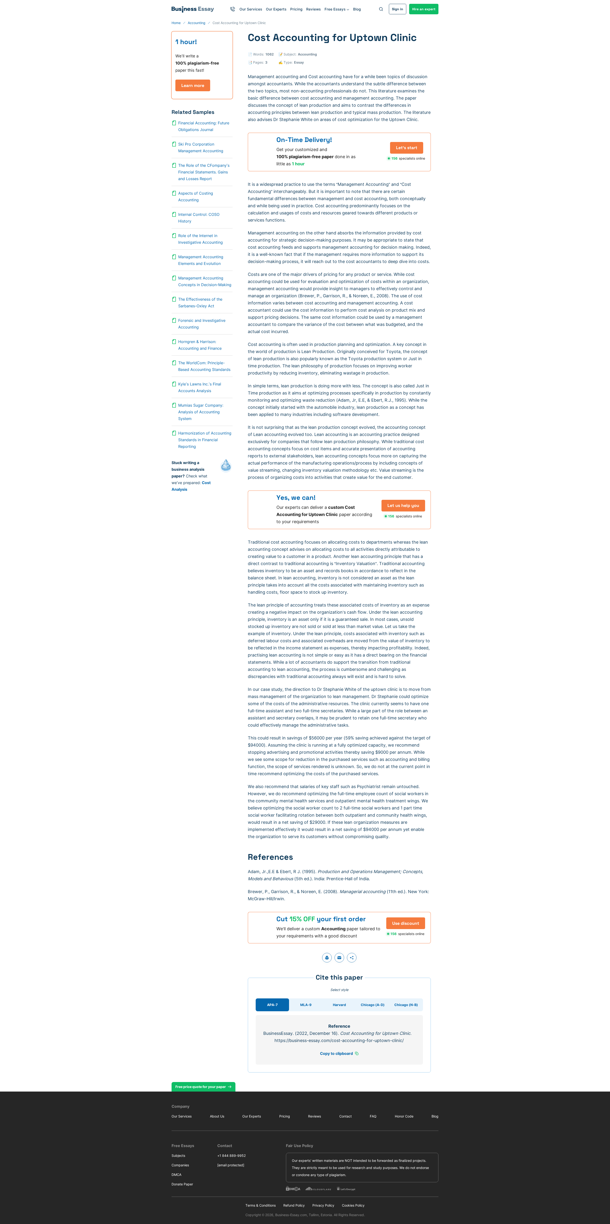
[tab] (272, 1004)
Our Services (250, 9)
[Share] (351, 957)
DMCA (176, 1175)
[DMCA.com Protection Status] (293, 1188)
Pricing (296, 9)
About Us (217, 1116)
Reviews (313, 9)
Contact (345, 1116)
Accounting (307, 54)
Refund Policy (294, 1205)
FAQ (373, 1116)
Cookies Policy (353, 1205)
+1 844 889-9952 (231, 1155)
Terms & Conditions (260, 1205)
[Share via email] (339, 957)
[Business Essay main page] (193, 9)
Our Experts (276, 9)
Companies (180, 1165)
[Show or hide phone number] (232, 9)
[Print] (327, 957)
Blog (357, 9)
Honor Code (404, 1116)
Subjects (178, 1155)
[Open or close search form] (381, 9)
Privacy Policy (323, 1205)
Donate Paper (182, 1184)
